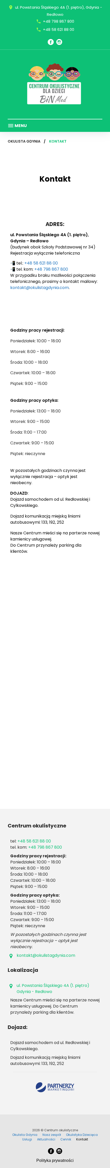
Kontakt (82, 1139)
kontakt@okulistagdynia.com (39, 288)
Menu (20, 126)
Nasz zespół (51, 1135)
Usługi (27, 1139)
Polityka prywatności (55, 1160)
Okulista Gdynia (24, 141)
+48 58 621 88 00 (58, 29)
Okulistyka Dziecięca (82, 1135)
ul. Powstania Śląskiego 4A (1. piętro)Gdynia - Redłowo (53, 989)
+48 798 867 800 (58, 21)
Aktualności (46, 1139)
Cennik (65, 1139)
